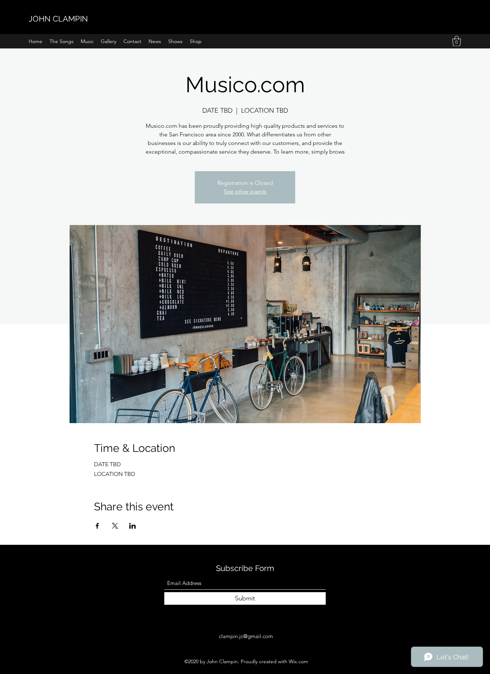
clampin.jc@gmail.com (246, 636)
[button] (456, 41)
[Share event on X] (115, 526)
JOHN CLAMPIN (58, 18)
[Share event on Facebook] (97, 526)
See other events (245, 191)
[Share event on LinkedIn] (132, 526)
